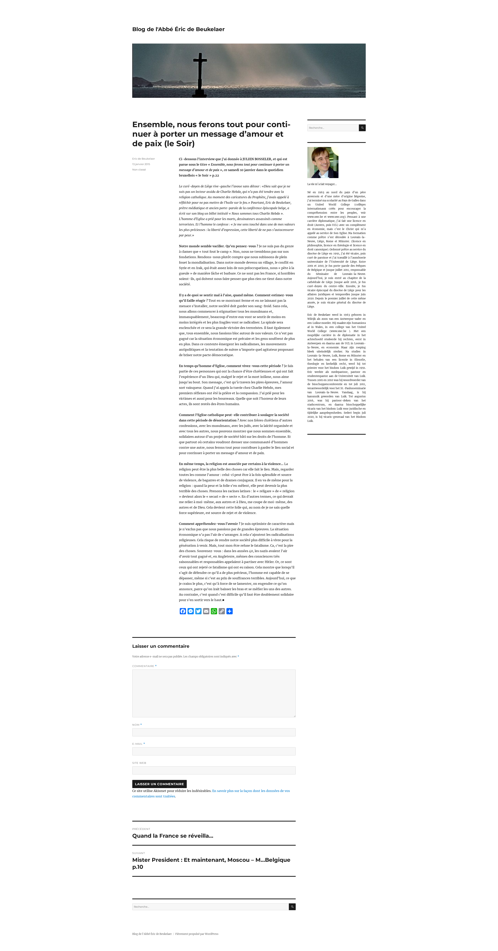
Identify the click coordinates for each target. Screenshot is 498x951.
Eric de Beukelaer (143, 158)
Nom (137, 724)
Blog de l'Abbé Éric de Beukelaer (178, 29)
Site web (139, 762)
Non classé (139, 169)
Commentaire (144, 666)
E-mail (138, 744)
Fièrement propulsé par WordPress (196, 934)
